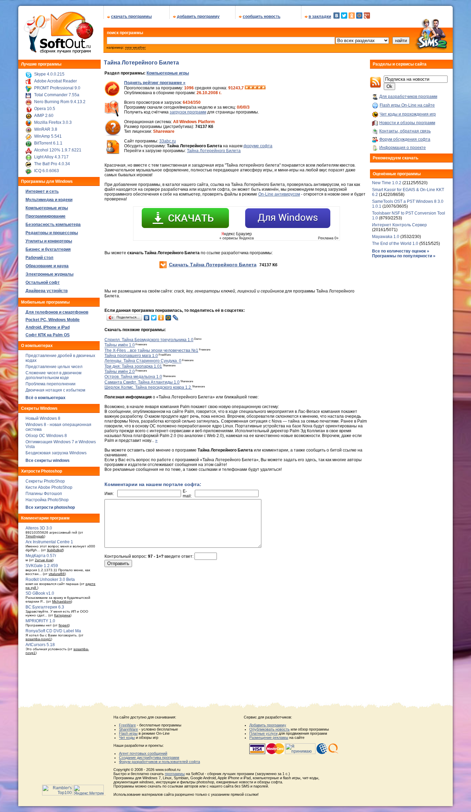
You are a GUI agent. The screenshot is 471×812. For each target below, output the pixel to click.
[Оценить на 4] (259, 88)
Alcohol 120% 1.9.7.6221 (57, 150)
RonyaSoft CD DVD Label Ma (53, 630)
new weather (135, 47)
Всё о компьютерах (46, 397)
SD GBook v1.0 (40, 593)
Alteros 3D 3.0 (39, 528)
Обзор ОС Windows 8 (46, 435)
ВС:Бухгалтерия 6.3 (45, 607)
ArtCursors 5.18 (40, 644)
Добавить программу (267, 725)
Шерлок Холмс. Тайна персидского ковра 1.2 (148, 387)
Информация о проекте (402, 147)
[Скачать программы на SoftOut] (57, 53)
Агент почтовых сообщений (143, 753)
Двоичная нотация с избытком (55, 390)
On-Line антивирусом (279, 194)
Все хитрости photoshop (50, 507)
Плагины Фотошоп (44, 493)
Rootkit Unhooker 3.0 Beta (50, 579)
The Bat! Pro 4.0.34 (52, 163)
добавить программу (198, 16)
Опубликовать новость (269, 729)
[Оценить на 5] (263, 88)
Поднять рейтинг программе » (155, 82)
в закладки (320, 16)
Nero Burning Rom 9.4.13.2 (60, 101)
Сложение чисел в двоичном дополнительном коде (53, 375)
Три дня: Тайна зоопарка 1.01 (133, 366)
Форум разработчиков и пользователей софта (159, 762)
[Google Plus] (367, 15)
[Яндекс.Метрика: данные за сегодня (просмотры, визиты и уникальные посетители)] (88, 790)
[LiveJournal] (175, 317)
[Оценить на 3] (255, 88)
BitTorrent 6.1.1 (48, 143)
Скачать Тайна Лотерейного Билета (213, 264)
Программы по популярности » (403, 256)
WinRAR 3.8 (45, 129)
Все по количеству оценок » (400, 251)
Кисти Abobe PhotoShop (49, 487)
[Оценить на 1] (247, 88)
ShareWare (128, 729)
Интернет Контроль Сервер (399, 224)
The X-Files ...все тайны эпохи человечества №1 (151, 350)
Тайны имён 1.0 (119, 345)
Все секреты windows (48, 460)
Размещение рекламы (268, 737)
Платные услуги (263, 733)
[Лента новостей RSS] (375, 86)
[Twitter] (344, 15)
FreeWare (127, 725)
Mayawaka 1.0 (386, 236)
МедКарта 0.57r (41, 555)
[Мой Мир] (359, 15)
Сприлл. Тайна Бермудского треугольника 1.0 (148, 339)
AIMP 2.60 (43, 115)
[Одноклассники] (352, 15)
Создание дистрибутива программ (149, 757)
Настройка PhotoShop (47, 499)
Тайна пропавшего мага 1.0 (131, 355)
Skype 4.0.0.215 (49, 74)
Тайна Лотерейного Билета (214, 150)
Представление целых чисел (54, 366)
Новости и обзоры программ (407, 122)
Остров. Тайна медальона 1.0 (133, 377)
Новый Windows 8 (43, 418)
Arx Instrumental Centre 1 (49, 541)
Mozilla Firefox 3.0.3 (53, 122)
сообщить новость (261, 16)
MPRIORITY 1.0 (40, 620)
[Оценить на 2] (251, 88)
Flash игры (128, 733)
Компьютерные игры (168, 73)
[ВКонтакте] (336, 15)
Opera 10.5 (44, 108)
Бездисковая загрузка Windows (56, 452)
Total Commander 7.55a (56, 94)
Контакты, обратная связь (405, 131)
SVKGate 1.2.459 (42, 565)
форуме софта (257, 145)
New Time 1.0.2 (386, 182)
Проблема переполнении (51, 384)
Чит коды (127, 737)
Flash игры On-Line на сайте (407, 105)
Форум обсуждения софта (404, 139)
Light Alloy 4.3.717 (51, 157)
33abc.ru (167, 141)
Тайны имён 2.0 (119, 371)
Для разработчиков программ (408, 96)
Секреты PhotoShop (45, 481)
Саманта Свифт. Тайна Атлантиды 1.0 (142, 382)
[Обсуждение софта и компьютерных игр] (433, 51)
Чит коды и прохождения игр (408, 114)
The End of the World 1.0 (395, 243)
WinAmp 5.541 (48, 136)
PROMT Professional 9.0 (57, 88)
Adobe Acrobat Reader (55, 81)
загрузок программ (188, 112)
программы (175, 774)
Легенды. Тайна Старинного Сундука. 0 (142, 361)
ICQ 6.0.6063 (46, 170)
